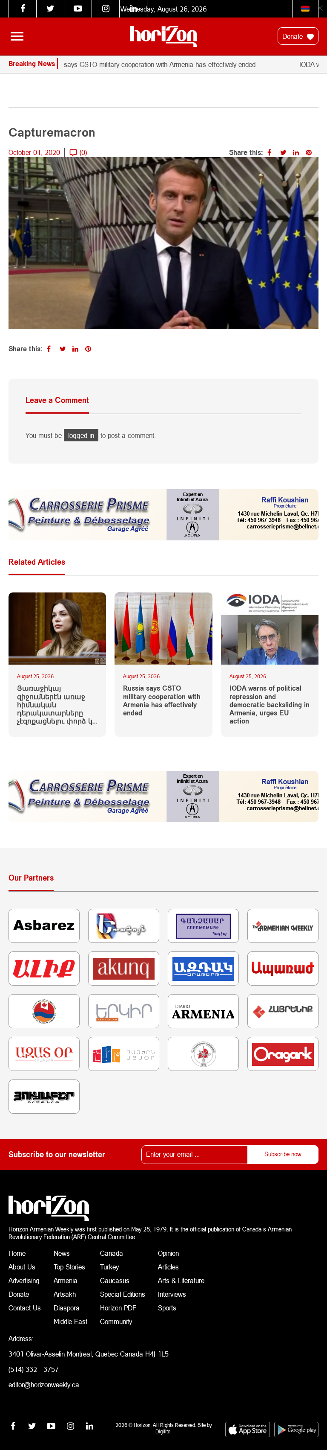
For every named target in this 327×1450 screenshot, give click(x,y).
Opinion (168, 1253)
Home (17, 1253)
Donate (293, 36)
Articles (168, 1267)
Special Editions (122, 1294)
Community (116, 1321)
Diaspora (67, 1308)
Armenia (65, 1280)
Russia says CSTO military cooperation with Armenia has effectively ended (135, 64)
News (62, 1253)
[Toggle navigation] (17, 36)
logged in (81, 435)
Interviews (172, 1294)
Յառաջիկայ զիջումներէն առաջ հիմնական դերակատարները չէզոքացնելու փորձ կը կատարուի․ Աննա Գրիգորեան (57, 704)
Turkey (109, 1267)
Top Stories (69, 1267)
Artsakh (65, 1294)
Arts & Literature (181, 1280)
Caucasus (114, 1280)
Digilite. (163, 1431)
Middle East (70, 1321)
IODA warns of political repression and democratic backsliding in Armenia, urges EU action (269, 704)
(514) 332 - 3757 (34, 1369)
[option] (157, 64)
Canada (111, 1253)
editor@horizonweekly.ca (44, 1384)
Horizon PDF (118, 1308)
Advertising (24, 1280)
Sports (167, 1308)
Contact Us (25, 1308)
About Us (22, 1267)
